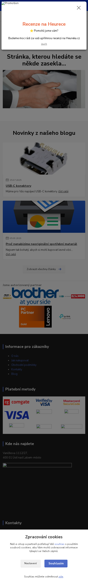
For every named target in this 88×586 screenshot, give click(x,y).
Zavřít (44, 44)
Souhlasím (56, 563)
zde (61, 576)
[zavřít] (78, 8)
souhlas (59, 544)
